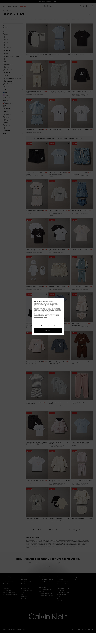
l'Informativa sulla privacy (40, 317)
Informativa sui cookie (52, 315)
